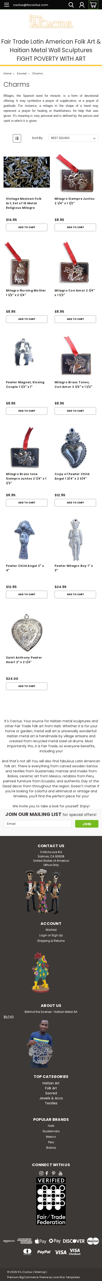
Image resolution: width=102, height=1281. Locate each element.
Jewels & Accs (51, 1098)
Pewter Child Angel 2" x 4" (25, 568)
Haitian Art (51, 1083)
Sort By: (37, 138)
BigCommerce (28, 1277)
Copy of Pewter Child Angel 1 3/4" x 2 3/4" (72, 476)
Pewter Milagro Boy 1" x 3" (74, 568)
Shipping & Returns (51, 941)
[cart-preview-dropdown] (92, 4)
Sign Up (57, 935)
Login (43, 935)
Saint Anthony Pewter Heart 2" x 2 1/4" (24, 660)
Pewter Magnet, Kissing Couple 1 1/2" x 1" (25, 384)
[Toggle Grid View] (8, 138)
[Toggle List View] (17, 138)
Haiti (51, 1126)
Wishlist (51, 930)
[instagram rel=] (41, 1173)
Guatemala (51, 1131)
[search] (71, 5)
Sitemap (40, 1272)
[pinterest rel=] (53, 1173)
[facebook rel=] (47, 1173)
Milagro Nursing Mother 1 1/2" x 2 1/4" (26, 292)
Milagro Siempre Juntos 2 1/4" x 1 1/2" (75, 201)
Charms (37, 73)
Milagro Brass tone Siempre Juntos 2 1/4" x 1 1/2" (26, 478)
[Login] (81, 5)
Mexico (51, 1137)
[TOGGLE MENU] (6, 5)
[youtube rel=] (60, 1173)
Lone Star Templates (66, 1277)
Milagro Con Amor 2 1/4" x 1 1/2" (75, 292)
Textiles (51, 1103)
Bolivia (51, 1148)
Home (7, 73)
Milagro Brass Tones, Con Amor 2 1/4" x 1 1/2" (73, 384)
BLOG (9, 1017)
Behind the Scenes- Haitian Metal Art (51, 1012)
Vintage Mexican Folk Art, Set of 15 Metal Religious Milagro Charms (24, 204)
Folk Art (51, 1088)
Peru (51, 1142)
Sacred (22, 73)
